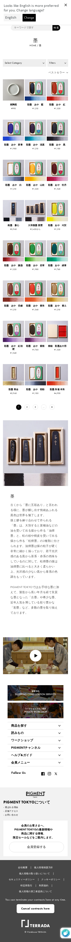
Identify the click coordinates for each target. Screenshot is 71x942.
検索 (56, 27)
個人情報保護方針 (43, 867)
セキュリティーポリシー (22, 879)
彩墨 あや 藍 (35, 104)
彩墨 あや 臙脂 (13, 265)
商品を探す (19, 726)
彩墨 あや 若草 (35, 265)
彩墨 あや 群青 (13, 144)
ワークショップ (22, 740)
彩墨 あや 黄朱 (35, 305)
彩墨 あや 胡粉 (35, 389)
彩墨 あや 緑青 (57, 265)
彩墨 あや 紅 (57, 104)
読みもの (17, 733)
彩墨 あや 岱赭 (13, 305)
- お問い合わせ (10, 814)
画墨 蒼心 (13, 225)
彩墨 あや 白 (13, 184)
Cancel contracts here (35, 908)
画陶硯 (13, 104)
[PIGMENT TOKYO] (35, 793)
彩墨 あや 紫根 (35, 346)
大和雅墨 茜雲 (35, 225)
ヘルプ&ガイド (21, 755)
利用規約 (44, 885)
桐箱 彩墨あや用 (57, 346)
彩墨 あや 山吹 (35, 184)
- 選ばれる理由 (10, 807)
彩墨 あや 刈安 (57, 225)
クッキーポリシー (51, 879)
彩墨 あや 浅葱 (35, 144)
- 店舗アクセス (10, 811)
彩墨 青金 (13, 389)
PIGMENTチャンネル (26, 748)
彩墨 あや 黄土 (57, 305)
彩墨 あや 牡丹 (57, 184)
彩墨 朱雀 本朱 (57, 389)
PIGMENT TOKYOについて (26, 802)
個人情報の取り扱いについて (35, 873)
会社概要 (23, 867)
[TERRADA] (35, 921)
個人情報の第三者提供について (35, 891)
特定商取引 (26, 885)
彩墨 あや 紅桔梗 (13, 347)
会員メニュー (20, 762)
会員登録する (36, 847)
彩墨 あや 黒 (57, 144)
